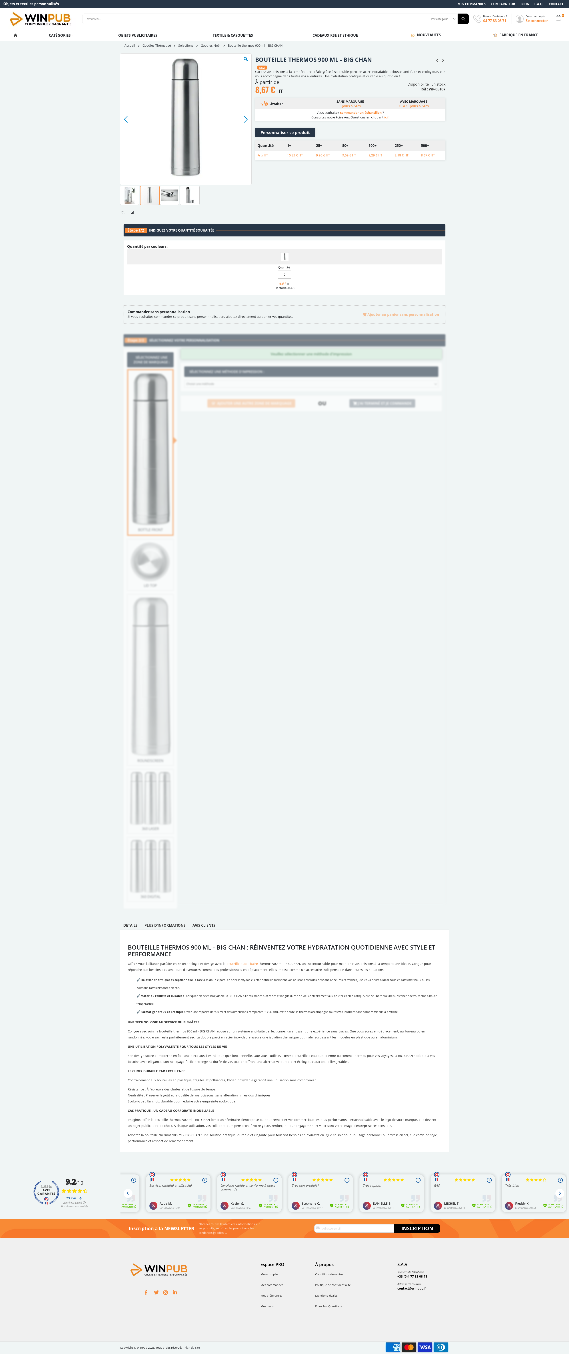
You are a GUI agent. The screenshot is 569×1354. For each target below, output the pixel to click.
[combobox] (275, 19)
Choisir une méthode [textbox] (200, 384)
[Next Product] (443, 60)
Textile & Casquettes (233, 35)
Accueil (129, 45)
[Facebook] (149, 1293)
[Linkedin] (177, 1293)
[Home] (15, 35)
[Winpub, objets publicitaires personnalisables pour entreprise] (40, 19)
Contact (556, 4)
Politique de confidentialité (333, 1285)
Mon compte (269, 1274)
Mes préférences (271, 1296)
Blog (525, 4)
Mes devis (267, 1306)
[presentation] (130, 926)
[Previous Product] (437, 60)
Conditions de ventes (329, 1274)
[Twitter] (158, 1293)
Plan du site (192, 1348)
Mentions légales (326, 1296)
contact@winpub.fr (412, 1288)
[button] (245, 62)
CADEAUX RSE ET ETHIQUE (335, 35)
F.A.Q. (538, 4)
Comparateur (503, 4)
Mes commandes (472, 4)
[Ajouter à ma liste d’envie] (123, 212)
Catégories (60, 35)
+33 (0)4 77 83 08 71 (412, 1276)
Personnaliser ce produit (285, 132)
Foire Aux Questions (328, 1306)
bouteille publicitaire (242, 964)
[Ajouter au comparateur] (132, 212)
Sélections (185, 45)
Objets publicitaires (137, 35)
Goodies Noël (210, 45)
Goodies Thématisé (156, 45)
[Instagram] (168, 1293)
